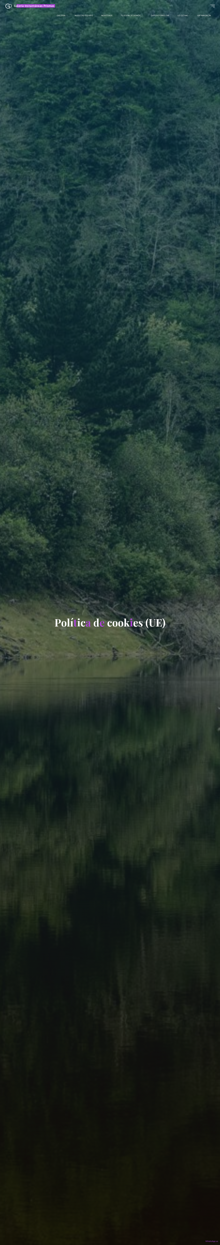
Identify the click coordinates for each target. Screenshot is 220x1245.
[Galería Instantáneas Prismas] (8, 6)
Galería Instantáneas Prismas (34, 6)
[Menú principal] (212, 6)
